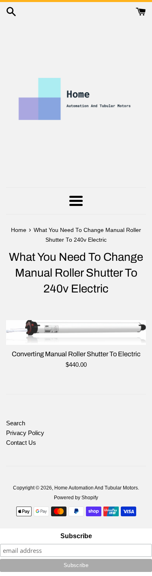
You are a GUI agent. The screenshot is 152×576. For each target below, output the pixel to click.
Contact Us (21, 442)
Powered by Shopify (76, 497)
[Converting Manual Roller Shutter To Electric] (76, 332)
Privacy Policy (25, 432)
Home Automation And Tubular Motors (96, 488)
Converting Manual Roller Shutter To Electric (76, 354)
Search (15, 423)
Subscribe (76, 536)
